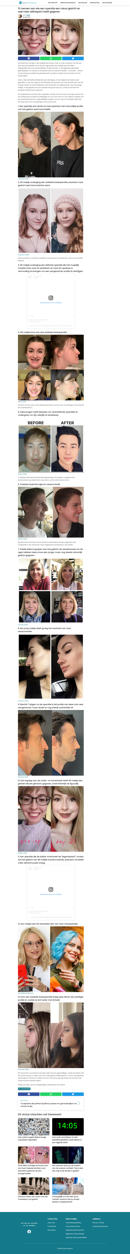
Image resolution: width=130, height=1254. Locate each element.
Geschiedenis (107, 3)
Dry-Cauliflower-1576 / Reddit (25, 993)
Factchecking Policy (73, 1223)
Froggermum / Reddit (23, 254)
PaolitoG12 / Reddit (23, 777)
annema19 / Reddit (23, 624)
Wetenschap (53, 3)
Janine (28, 15)
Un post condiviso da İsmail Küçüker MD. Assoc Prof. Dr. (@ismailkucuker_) (51, 325)
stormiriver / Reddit (23, 700)
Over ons (51, 1223)
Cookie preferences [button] (100, 1226)
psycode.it (52, 1230)
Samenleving (94, 3)
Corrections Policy (73, 1226)
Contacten (52, 1226)
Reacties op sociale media (76, 1237)
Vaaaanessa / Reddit (23, 178)
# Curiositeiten (24, 1089)
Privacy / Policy (98, 1223)
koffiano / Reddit (22, 474)
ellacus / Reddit (22, 401)
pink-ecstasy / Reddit (23, 1069)
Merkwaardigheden (67, 3)
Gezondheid (82, 3)
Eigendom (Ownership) (75, 1234)
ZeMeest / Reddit (22, 853)
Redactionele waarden (75, 1230)
